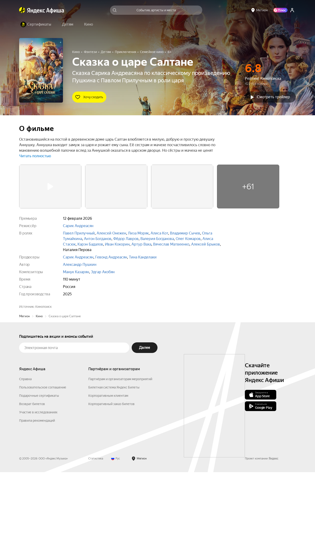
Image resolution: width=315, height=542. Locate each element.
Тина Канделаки (143, 257)
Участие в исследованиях (38, 482)
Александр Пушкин (79, 264)
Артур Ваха (141, 244)
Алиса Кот (159, 233)
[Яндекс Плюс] (280, 10)
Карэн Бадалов (90, 244)
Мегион (24, 386)
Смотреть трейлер (273, 97)
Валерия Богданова (157, 239)
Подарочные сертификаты (39, 465)
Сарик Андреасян (78, 226)
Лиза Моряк (138, 233)
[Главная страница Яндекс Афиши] (22, 10)
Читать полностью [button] (35, 156)
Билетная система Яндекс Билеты (114, 457)
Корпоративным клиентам (108, 465)
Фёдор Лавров (126, 239)
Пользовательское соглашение (42, 457)
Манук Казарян (76, 272)
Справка (25, 449)
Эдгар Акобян (103, 272)
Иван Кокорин (117, 244)
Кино (39, 386)
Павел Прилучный (79, 233)
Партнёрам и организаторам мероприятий (120, 449)
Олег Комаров (188, 239)
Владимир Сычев (185, 233)
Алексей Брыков (205, 244)
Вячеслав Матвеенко (171, 244)
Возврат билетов (32, 474)
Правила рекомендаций (37, 490)
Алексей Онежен (111, 233)
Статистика (95, 528)
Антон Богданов (97, 239)
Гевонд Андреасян (111, 257)
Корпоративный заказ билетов (111, 474)
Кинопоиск (43, 306)
